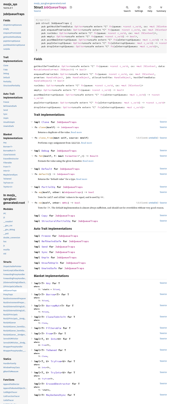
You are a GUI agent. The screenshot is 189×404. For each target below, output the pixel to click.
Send (45, 246)
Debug (45, 150)
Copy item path (71, 7)
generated (55, 3)
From (49, 333)
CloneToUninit (56, 316)
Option (79, 26)
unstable (153, 138)
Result (94, 156)
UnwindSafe (49, 268)
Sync (45, 252)
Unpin (45, 257)
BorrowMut (53, 305)
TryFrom (56, 361)
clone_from (46, 137)
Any (48, 283)
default (43, 174)
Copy (45, 215)
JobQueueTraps (67, 122)
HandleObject (54, 77)
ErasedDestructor (58, 383)
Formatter (71, 156)
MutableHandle (43, 69)
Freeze (46, 235)
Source (37, 11)
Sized (56, 289)
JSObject (65, 69)
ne (40, 202)
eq (40, 192)
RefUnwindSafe (51, 241)
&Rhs (65, 202)
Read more (76, 132)
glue (47, 3)
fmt (41, 156)
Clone (45, 122)
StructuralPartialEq (56, 221)
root (64, 3)
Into (54, 338)
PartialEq (48, 187)
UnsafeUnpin (50, 262)
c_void (137, 26)
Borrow (50, 294)
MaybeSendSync (56, 395)
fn (110, 26)
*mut (152, 26)
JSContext (162, 26)
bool (132, 36)
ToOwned (51, 350)
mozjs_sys (39, 3)
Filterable (53, 328)
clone (42, 127)
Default (47, 168)
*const (128, 26)
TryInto (56, 372)
